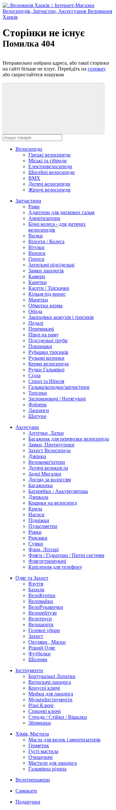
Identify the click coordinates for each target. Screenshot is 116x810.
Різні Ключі (40, 705)
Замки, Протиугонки (51, 444)
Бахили (36, 589)
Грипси (36, 259)
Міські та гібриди (47, 160)
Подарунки (27, 802)
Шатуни (37, 416)
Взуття (35, 583)
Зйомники (39, 723)
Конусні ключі (44, 688)
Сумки (35, 543)
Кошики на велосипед (52, 503)
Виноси (36, 253)
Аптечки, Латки (46, 433)
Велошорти (40, 624)
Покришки (40, 346)
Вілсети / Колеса (46, 241)
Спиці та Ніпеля (46, 381)
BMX (34, 178)
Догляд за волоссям (49, 479)
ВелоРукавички (45, 607)
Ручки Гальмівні (46, 369)
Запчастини (28, 200)
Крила (35, 508)
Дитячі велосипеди (49, 184)
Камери (36, 276)
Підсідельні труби (48, 340)
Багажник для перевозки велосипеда (68, 439)
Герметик (38, 745)
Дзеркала (38, 497)
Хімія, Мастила (32, 734)
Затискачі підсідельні (51, 265)
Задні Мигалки (44, 473)
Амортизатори (44, 218)
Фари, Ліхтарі (43, 549)
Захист (35, 636)
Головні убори (44, 630)
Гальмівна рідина (47, 769)
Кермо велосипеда (48, 364)
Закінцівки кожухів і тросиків (61, 317)
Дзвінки (37, 456)
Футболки (39, 653)
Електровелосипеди (50, 166)
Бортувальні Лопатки (51, 676)
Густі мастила (43, 751)
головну (97, 68)
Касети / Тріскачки (48, 288)
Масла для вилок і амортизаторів (64, 739)
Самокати (26, 791)
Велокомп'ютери (46, 462)
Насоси (36, 514)
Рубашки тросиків (48, 352)
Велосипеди (28, 149)
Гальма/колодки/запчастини (59, 387)
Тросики (37, 393)
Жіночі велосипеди (49, 189)
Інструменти (29, 670)
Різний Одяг (41, 648)
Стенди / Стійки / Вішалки (57, 717)
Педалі (35, 323)
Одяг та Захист (31, 578)
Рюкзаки (37, 538)
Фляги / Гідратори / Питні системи (66, 555)
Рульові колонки (46, 358)
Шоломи (37, 659)
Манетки (38, 299)
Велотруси (40, 618)
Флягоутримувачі (47, 561)
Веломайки (40, 601)
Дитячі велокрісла (48, 468)
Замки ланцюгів (46, 270)
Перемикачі (41, 329)
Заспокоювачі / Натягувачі (57, 398)
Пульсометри (42, 526)
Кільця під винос (47, 294)
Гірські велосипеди (49, 155)
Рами (34, 206)
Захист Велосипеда (49, 450)
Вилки (35, 235)
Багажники (40, 485)
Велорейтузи (42, 613)
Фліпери (37, 404)
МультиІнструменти (50, 699)
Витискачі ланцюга (49, 682)
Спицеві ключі (44, 711)
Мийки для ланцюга (50, 693)
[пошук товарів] (53, 108)
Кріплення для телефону (55, 567)
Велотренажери (32, 780)
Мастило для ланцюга (52, 763)
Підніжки (38, 520)
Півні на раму (43, 334)
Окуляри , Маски (47, 642)
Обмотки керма (45, 305)
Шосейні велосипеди (51, 172)
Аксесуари (27, 427)
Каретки (37, 282)
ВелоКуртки (41, 595)
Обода (35, 311)
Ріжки (35, 532)
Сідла (34, 375)
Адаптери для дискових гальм (61, 212)
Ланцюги (38, 410)
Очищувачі (40, 757)
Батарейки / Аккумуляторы (58, 491)
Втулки (36, 247)
